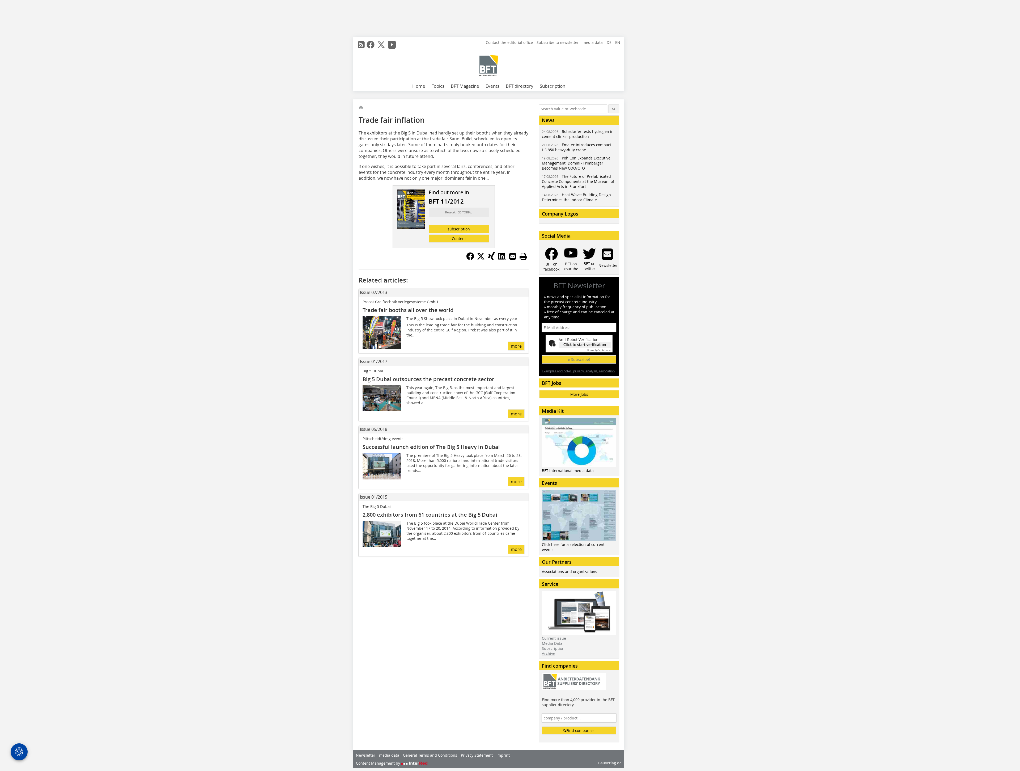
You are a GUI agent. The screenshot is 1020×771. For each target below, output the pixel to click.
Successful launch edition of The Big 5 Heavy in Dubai (431, 446)
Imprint (503, 755)
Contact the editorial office (509, 42)
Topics (438, 86)
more (516, 346)
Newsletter (365, 755)
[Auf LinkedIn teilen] (502, 258)
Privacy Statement (477, 755)
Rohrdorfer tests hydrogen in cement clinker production (578, 134)
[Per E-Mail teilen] (512, 256)
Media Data (552, 643)
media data (593, 42)
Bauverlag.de (610, 762)
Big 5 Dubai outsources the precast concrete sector (428, 379)
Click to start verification (584, 344)
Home (418, 86)
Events (492, 86)
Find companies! (581, 730)
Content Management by (378, 763)
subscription (459, 228)
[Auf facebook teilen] (470, 258)
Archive (548, 653)
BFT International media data (568, 470)
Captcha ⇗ (599, 350)
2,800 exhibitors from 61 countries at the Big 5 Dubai (430, 514)
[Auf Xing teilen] (491, 258)
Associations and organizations (569, 571)
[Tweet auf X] (480, 258)
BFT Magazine (465, 86)
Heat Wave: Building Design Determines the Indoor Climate (576, 197)
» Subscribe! (579, 359)
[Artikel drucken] (523, 256)
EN (617, 42)
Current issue (554, 638)
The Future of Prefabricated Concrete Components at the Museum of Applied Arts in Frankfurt (578, 181)
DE (609, 42)
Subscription (552, 86)
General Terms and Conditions (430, 755)
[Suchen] (614, 109)
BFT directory (519, 86)
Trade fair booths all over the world (408, 310)
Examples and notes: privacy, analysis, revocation (578, 371)
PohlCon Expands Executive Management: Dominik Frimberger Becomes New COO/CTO (576, 163)
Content (459, 238)
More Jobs (579, 394)
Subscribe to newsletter (558, 42)
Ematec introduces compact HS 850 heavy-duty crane (576, 147)
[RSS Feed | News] (361, 44)
